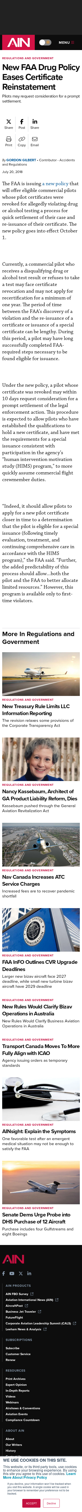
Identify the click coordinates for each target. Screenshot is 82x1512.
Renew (10, 1360)
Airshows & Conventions (23, 1408)
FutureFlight (14, 1317)
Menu (64, 42)
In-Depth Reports (18, 1391)
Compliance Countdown (23, 1420)
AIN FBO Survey (17, 1294)
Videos (11, 1396)
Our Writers (14, 1445)
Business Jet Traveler (21, 1312)
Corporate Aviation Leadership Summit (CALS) (38, 1323)
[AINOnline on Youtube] (11, 1274)
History (11, 1451)
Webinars (12, 1402)
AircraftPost (14, 1306)
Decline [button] (51, 1503)
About (10, 1439)
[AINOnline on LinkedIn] (29, 1274)
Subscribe (12, 1348)
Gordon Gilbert (21, 160)
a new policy (55, 184)
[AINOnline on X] (21, 1274)
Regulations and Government (28, 58)
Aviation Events (17, 1414)
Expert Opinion (16, 1385)
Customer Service (18, 1354)
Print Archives (16, 1379)
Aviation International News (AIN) (29, 1300)
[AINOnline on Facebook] (3, 1274)
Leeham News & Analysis (23, 1329)
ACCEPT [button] (31, 1503)
